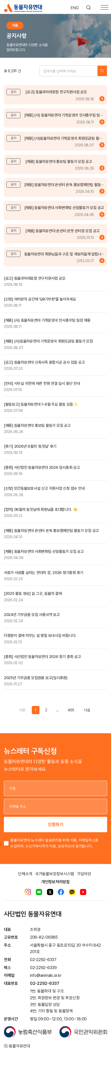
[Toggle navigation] (104, 8)
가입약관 (84, 873)
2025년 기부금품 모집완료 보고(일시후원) (36, 678)
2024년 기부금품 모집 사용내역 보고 (32, 614)
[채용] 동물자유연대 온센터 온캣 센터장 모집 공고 (62, 231)
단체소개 (25, 873)
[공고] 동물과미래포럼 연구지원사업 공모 (56, 92)
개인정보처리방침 (55, 881)
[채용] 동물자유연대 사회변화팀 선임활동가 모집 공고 (64, 207)
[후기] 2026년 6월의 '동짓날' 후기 (30, 446)
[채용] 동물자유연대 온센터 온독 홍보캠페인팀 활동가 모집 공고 (51, 530)
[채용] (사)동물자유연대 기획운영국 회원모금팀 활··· (63, 138)
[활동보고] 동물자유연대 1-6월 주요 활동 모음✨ (41, 404)
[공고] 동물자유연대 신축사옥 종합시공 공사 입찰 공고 (44, 362)
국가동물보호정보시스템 (54, 873)
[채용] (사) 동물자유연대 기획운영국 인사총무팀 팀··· (63, 115)
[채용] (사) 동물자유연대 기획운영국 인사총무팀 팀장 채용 (47, 320)
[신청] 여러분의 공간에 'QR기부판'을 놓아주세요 (40, 299)
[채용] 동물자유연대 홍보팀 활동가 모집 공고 (58, 161)
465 (71, 710)
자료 (15, 25)
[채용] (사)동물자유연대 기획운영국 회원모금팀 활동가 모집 (48, 341)
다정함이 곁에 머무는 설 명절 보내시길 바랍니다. (40, 635)
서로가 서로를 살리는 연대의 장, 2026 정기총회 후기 (43, 572)
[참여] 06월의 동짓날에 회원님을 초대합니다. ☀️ (41, 509)
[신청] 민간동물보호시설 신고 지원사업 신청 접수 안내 (44, 488)
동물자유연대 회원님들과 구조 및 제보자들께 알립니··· (64, 254)
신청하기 (55, 824)
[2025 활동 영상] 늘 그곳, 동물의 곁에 (33, 593)
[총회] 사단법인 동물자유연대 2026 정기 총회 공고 (42, 656)
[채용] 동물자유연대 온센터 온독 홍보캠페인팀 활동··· (64, 184)
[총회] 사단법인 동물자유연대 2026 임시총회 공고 (42, 467)
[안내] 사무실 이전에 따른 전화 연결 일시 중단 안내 (42, 383)
